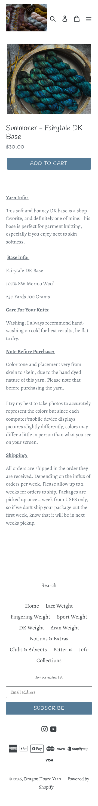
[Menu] (89, 18)
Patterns (62, 649)
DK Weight (31, 627)
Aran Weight (65, 627)
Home (32, 605)
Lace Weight (59, 605)
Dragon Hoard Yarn (42, 779)
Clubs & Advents (28, 649)
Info (83, 649)
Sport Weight (72, 616)
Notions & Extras (49, 638)
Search (49, 585)
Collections (49, 660)
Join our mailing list (49, 678)
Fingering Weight (30, 616)
